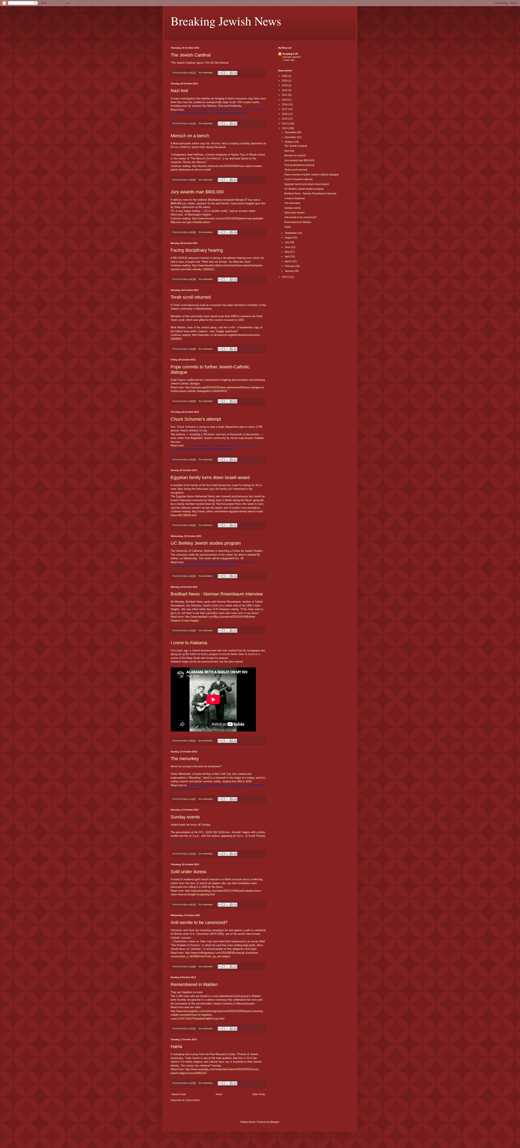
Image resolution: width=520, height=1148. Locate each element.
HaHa (176, 1046)
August (289, 237)
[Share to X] (227, 73)
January (289, 271)
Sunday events (185, 816)
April (287, 256)
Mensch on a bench (190, 135)
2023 (285, 85)
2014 (285, 123)
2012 (285, 276)
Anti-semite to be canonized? (199, 922)
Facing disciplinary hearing (197, 250)
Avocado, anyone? (292, 57)
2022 (285, 90)
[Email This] (220, 73)
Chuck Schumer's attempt (196, 419)
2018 (285, 104)
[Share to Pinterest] (235, 73)
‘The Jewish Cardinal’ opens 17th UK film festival (199, 62)
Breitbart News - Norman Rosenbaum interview (217, 593)
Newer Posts (179, 1094)
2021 (285, 95)
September (291, 233)
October (289, 141)
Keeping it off (290, 53)
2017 (285, 109)
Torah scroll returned (191, 297)
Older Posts (258, 1094)
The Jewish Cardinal (191, 55)
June (288, 247)
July (287, 242)
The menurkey (185, 758)
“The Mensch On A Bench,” (206, 158)
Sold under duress (188, 871)
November (291, 137)
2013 (285, 128)
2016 (285, 114)
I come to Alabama (189, 642)
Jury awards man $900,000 (197, 191)
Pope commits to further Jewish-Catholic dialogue (311, 174)
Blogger (275, 1122)
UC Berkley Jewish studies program (206, 543)
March (288, 261)
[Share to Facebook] (231, 73)
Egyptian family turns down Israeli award (210, 477)
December (291, 132)
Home (219, 1094)
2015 (285, 118)
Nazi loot (179, 90)
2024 (285, 80)
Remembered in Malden (194, 984)
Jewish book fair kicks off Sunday (190, 824)
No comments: (206, 72)
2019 (285, 99)
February (290, 266)
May (287, 251)
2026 (285, 76)
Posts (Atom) (193, 1100)
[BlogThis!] (224, 73)
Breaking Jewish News (226, 21)
